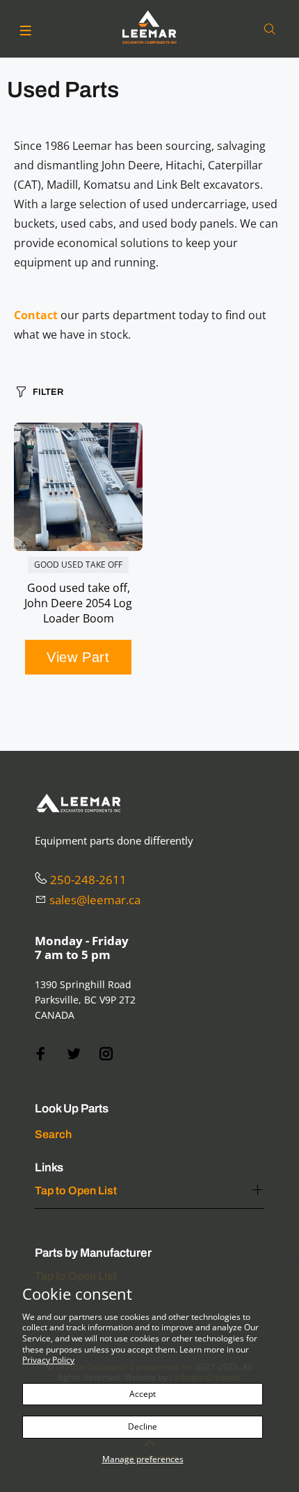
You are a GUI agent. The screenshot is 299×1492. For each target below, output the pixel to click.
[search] (272, 29)
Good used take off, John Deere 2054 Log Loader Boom (78, 603)
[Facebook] (41, 1053)
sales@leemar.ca (94, 900)
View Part (78, 657)
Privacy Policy (48, 1360)
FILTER (48, 392)
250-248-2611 (88, 880)
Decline (142, 1426)
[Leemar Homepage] (149, 27)
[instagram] (106, 1053)
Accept (142, 1394)
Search (53, 1134)
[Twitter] (74, 1053)
